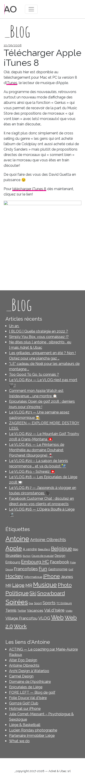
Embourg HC (35, 561)
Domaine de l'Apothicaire (30, 682)
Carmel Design (21, 676)
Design (60, 555)
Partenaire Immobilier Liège (32, 735)
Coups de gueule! (43, 555)
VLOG (44, 618)
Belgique (61, 548)
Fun (43, 568)
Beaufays (44, 549)
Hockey (14, 576)
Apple (13, 548)
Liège (18, 585)
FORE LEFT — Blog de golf (32, 692)
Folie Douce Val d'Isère (28, 698)
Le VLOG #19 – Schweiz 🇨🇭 (32, 471)
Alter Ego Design (23, 660)
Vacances (35, 610)
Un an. (14, 326)
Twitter (21, 610)
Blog (75, 549)
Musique (45, 584)
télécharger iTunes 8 (29, 189)
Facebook (59, 561)
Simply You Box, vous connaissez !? (39, 337)
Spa (31, 603)
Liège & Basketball (24, 725)
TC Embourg (64, 603)
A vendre (30, 549)
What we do (19, 741)
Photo (65, 585)
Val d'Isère (54, 610)
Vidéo (69, 610)
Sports (49, 602)
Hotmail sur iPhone (25, 708)
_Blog (18, 304)
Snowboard (51, 593)
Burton (27, 556)
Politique (17, 593)
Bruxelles (13, 555)
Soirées (16, 602)
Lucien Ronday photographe (33, 730)
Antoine (17, 539)
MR (28, 585)
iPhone (51, 576)
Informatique (33, 577)
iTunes (11, 83)
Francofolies (26, 568)
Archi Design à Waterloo (29, 671)
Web (57, 617)
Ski (32, 593)
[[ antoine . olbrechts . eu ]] (10, 9)
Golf (70, 569)
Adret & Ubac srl (60, 771)
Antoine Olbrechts (48, 539)
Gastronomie (58, 569)
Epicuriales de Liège (25, 687)
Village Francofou (21, 618)
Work (20, 626)
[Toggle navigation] (31, 9)
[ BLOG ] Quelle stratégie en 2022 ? (38, 331)
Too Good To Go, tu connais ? (34, 374)
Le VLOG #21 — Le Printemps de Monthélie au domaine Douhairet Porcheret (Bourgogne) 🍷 (36, 450)
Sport (38, 603)
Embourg (12, 562)
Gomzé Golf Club (23, 703)
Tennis (11, 610)
